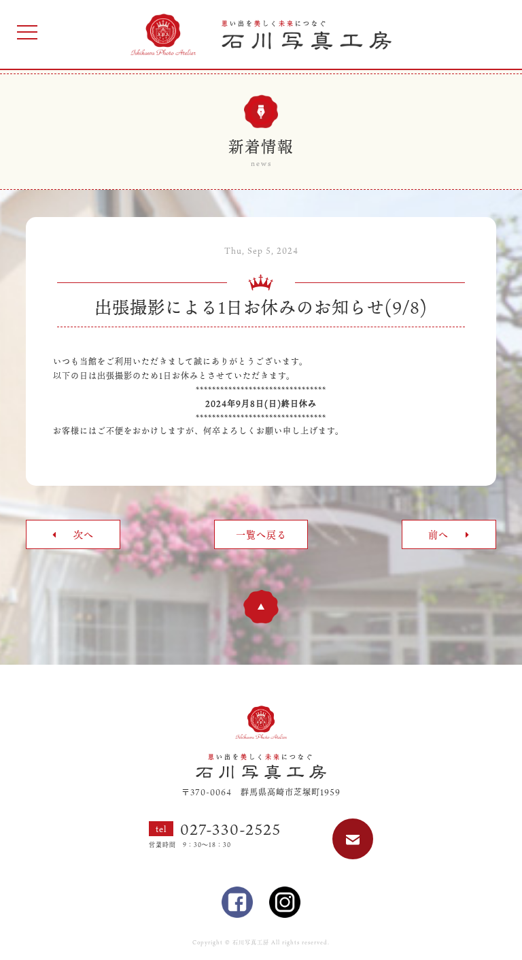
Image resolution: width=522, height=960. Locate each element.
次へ (82, 534)
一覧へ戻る (261, 534)
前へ (440, 534)
